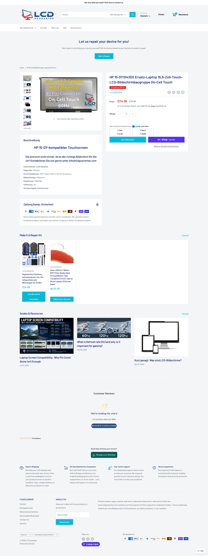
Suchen (23, 504)
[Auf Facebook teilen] (169, 92)
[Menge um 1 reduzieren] (120, 113)
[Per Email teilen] (183, 92)
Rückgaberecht (26, 508)
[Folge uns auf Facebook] (83, 539)
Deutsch (24, 535)
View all (185, 235)
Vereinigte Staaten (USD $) (44, 535)
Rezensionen (76, 28)
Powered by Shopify (27, 544)
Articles (23, 523)
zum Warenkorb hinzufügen (34, 296)
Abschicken (64, 522)
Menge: (113, 114)
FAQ (64, 28)
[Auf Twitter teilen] (178, 92)
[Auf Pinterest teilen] (173, 92)
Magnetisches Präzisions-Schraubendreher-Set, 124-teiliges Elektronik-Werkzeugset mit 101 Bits (33, 278)
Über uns (55, 28)
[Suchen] (133, 14)
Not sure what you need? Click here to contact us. (104, 2)
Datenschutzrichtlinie (29, 512)
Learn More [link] (145, 126)
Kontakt (43, 28)
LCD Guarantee (116, 92)
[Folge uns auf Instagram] (88, 539)
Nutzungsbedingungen (29, 516)
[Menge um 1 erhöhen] (132, 113)
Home (22, 68)
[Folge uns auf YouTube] (92, 539)
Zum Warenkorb (127, 139)
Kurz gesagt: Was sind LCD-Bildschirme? (158, 360)
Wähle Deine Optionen (61, 299)
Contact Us (24, 519)
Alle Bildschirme (26, 28)
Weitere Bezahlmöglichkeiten (166, 146)
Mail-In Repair (104, 56)
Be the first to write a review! (104, 426)
